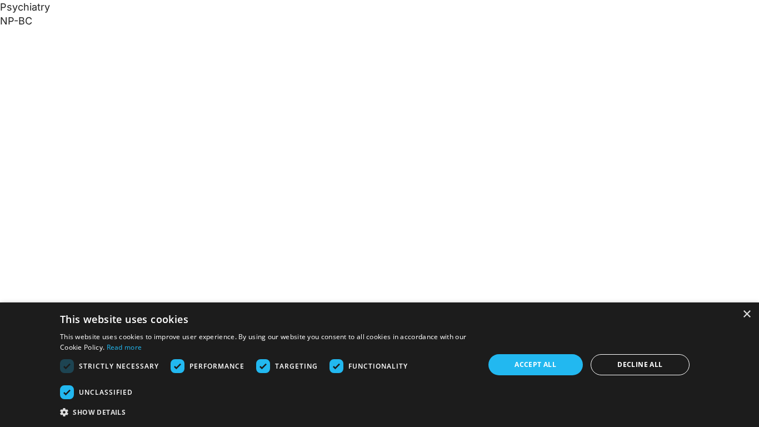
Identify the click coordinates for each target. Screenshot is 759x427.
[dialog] (379, 364)
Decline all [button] (639, 364)
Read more (124, 347)
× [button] (746, 314)
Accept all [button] (535, 364)
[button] (266, 412)
